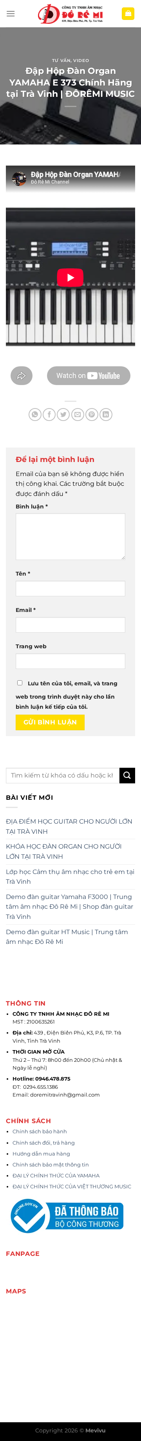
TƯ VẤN (61, 60)
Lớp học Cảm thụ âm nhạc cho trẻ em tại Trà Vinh (70, 877)
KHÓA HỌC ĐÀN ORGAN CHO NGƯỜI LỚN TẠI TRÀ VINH (64, 851)
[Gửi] (127, 775)
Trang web (31, 646)
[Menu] (10, 13)
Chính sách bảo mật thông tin (51, 1165)
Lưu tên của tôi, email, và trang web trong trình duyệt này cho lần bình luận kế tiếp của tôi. (67, 695)
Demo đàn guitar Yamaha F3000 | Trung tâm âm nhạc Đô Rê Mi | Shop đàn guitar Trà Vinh (69, 906)
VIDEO (81, 60)
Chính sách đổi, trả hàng (44, 1143)
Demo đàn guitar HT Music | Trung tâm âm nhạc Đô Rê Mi (67, 937)
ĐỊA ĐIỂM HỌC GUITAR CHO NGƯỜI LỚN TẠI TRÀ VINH (69, 826)
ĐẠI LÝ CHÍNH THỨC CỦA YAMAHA (56, 1176)
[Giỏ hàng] (128, 13)
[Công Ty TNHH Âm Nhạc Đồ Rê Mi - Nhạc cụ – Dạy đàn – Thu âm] (70, 14)
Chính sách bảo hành (40, 1131)
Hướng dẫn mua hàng (41, 1154)
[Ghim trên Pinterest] (91, 414)
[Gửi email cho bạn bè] (77, 414)
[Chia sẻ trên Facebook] (49, 414)
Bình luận (32, 506)
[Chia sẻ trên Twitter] (63, 414)
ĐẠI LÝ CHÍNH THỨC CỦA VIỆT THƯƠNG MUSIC (72, 1187)
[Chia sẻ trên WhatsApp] (35, 414)
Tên (23, 573)
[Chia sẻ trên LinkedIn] (105, 414)
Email (26, 609)
